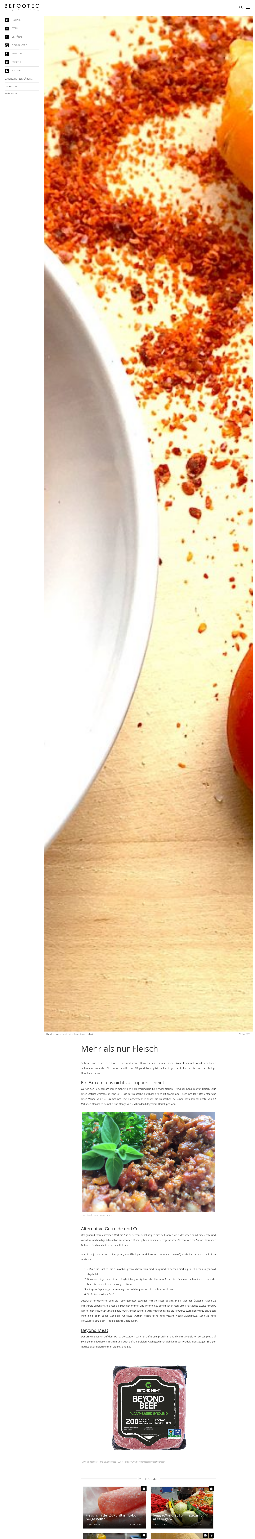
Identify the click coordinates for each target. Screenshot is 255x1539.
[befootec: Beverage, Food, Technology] (22, 7)
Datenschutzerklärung (19, 78)
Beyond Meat (94, 1330)
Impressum (11, 86)
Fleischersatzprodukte (161, 1300)
